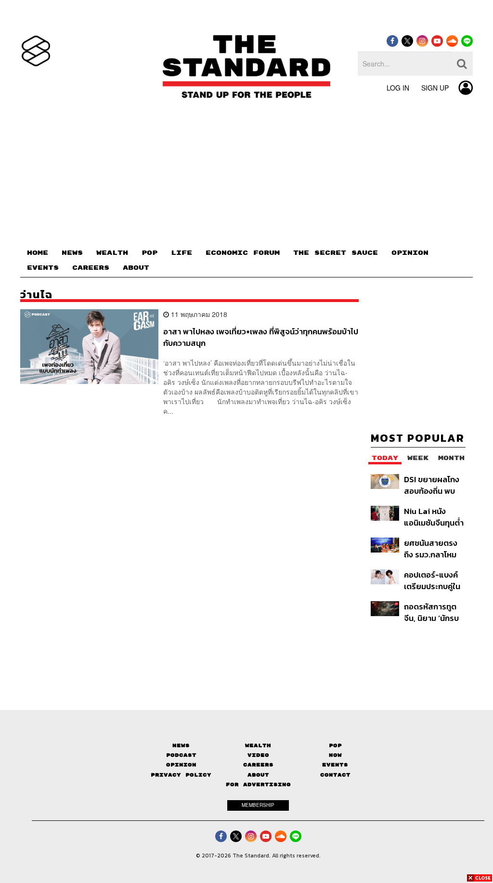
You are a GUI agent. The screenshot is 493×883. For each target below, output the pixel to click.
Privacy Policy (181, 775)
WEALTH (112, 253)
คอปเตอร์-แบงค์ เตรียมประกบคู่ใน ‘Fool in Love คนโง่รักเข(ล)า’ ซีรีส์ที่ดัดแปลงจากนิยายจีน (434, 580)
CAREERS (90, 267)
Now (335, 755)
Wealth (258, 745)
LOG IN (398, 87)
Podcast (181, 755)
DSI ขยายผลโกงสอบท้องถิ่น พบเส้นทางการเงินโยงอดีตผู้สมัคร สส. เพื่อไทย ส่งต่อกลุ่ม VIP (431, 485)
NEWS (72, 253)
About (258, 775)
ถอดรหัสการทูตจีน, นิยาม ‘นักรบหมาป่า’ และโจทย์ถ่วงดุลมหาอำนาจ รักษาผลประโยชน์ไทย (433, 612)
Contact (335, 775)
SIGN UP (435, 87)
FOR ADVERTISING (258, 784)
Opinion (181, 764)
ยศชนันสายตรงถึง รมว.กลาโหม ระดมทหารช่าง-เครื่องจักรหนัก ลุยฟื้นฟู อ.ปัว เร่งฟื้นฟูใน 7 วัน (434, 548)
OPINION (409, 253)
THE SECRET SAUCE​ (335, 253)
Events (335, 764)
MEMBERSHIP (258, 805)
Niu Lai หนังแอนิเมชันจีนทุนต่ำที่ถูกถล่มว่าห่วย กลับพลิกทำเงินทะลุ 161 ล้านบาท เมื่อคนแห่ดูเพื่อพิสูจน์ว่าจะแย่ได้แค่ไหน (434, 516)
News (181, 745)
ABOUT (136, 267)
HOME (37, 253)
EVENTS (43, 267)
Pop (335, 745)
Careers (258, 764)
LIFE (181, 253)
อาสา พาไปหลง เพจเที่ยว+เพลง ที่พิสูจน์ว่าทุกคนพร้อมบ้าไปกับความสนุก (260, 337)
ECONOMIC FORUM (243, 253)
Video (258, 755)
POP (149, 253)
